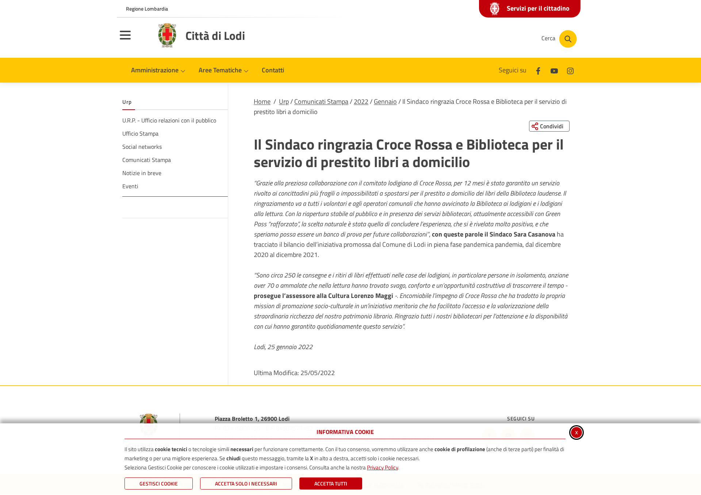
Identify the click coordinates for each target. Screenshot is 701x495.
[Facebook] (538, 70)
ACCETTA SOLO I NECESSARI (246, 483)
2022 (361, 101)
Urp (284, 101)
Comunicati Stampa (321, 101)
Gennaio (385, 101)
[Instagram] (570, 70)
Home (262, 101)
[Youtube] (554, 70)
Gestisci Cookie (158, 483)
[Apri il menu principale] (134, 39)
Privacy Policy (382, 467)
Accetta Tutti (330, 483)
